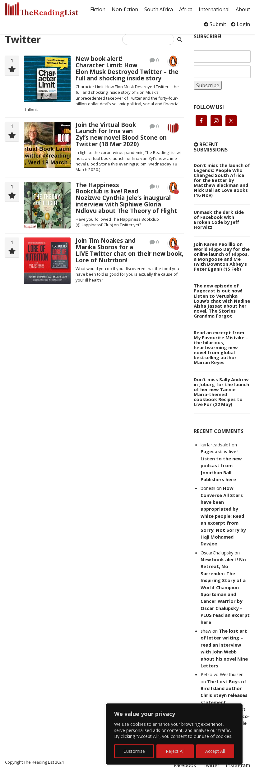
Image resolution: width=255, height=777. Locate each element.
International (214, 9)
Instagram (238, 765)
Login (242, 24)
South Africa (158, 9)
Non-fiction (125, 9)
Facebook (185, 765)
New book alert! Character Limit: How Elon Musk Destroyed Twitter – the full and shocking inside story (127, 68)
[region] (174, 734)
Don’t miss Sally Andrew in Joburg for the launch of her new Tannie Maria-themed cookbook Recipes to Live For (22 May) (221, 391)
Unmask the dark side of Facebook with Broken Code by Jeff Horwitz (219, 219)
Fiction (97, 9)
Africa (185, 9)
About (243, 9)
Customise (134, 751)
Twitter (211, 765)
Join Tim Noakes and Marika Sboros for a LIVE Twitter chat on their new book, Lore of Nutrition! (129, 250)
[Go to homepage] (41, 9)
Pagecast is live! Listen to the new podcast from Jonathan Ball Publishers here (221, 465)
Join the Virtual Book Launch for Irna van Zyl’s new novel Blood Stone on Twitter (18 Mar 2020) (121, 134)
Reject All (175, 751)
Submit (217, 24)
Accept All (215, 751)
